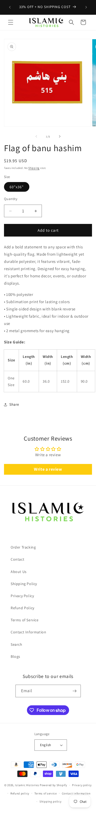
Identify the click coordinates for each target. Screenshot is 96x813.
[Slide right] (60, 136)
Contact (17, 559)
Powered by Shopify (53, 785)
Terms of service (45, 793)
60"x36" (17, 186)
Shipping (33, 168)
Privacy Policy (22, 595)
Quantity (10, 199)
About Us (19, 571)
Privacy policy (82, 785)
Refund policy (19, 793)
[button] (11, 22)
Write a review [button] (48, 469)
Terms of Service (25, 620)
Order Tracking (23, 547)
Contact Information (28, 632)
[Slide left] (36, 136)
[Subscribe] (75, 691)
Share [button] (14, 404)
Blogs (15, 656)
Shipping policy (50, 801)
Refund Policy (22, 607)
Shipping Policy (24, 583)
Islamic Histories (27, 785)
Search (16, 644)
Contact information (76, 793)
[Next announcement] (86, 7)
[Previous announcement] (10, 7)
